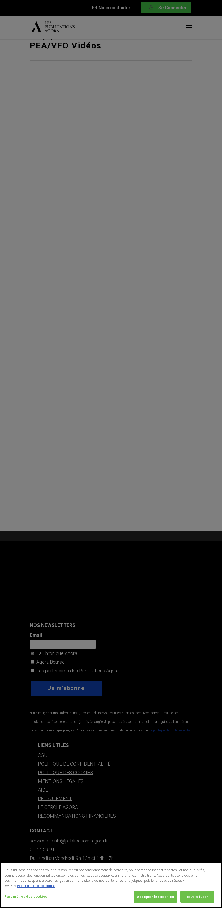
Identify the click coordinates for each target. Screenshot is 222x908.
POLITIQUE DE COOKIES (36, 886)
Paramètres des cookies (25, 896)
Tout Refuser (197, 897)
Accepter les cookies (155, 897)
